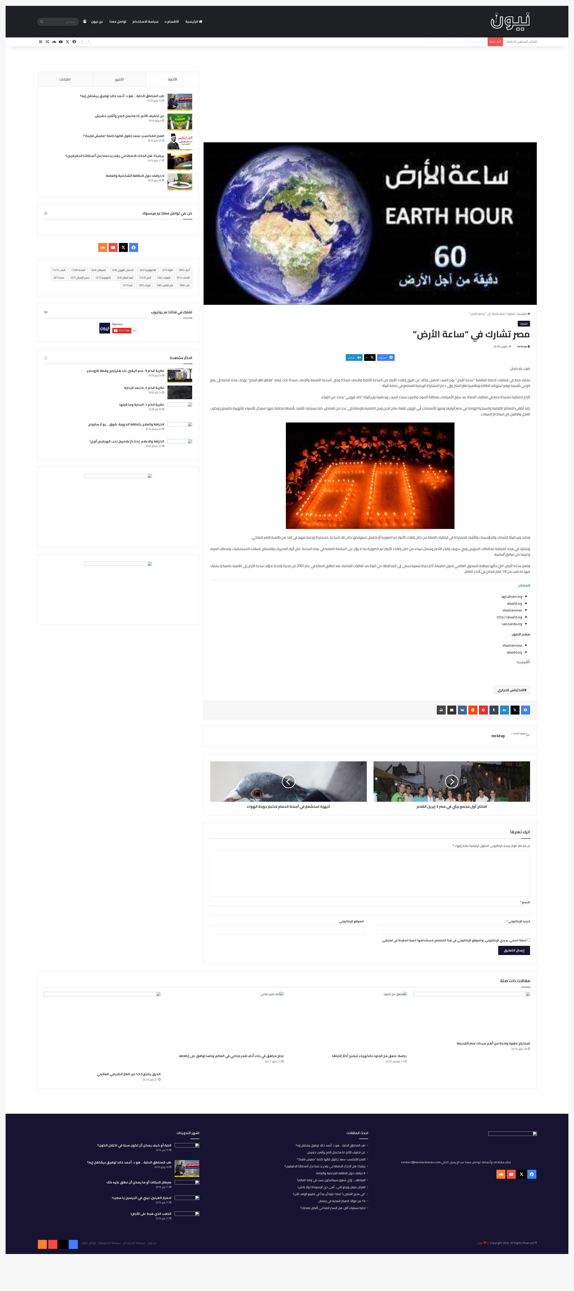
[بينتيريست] (483, 710)
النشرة (511, 313)
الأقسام (173, 21)
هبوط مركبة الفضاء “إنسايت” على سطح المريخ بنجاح (454, 41)
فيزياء (144, 285)
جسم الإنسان (80, 277)
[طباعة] (441, 710)
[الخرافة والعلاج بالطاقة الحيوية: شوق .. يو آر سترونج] (179, 429)
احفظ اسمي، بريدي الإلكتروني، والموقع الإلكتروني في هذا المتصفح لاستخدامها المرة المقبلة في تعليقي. (454, 940)
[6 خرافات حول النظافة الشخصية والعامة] (179, 181)
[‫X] (515, 710)
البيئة (167, 270)
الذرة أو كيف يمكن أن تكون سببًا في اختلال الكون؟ (134, 1145)
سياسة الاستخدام (146, 21)
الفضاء (183, 277)
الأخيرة (172, 79)
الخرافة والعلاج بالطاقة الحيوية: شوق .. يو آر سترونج (126, 424)
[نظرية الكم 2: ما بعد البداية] (179, 392)
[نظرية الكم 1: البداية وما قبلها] (179, 410)
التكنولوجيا (148, 270)
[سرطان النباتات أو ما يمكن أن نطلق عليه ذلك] (187, 1186)
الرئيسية (192, 21)
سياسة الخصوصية (109, 1243)
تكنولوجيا (103, 277)
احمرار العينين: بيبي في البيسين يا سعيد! (141, 1198)
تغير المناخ (125, 277)
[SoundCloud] (42, 1244)
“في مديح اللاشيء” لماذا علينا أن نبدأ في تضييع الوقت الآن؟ (329, 1194)
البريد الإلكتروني (518, 921)
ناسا (128, 285)
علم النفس (165, 285)
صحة (59, 277)
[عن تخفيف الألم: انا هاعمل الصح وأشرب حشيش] (179, 122)
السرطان (98, 270)
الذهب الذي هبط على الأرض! (150, 1214)
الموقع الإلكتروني (351, 921)
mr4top (522, 346)
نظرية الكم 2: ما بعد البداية (144, 388)
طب (185, 285)
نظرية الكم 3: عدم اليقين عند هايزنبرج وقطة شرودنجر (125, 371)
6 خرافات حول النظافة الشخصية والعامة (135, 176)
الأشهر (119, 79)
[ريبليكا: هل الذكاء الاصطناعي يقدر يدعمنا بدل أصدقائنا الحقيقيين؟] (179, 162)
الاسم (525, 902)
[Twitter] (63, 1244)
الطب (58, 270)
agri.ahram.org (511, 596)
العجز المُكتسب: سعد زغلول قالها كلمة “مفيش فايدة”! (123, 136)
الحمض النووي (122, 270)
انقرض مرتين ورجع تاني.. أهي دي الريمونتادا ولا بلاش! (331, 1187)
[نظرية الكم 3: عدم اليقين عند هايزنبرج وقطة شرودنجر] (179, 375)
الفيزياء (163, 277)
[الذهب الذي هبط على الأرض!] (187, 1219)
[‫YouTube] (113, 247)
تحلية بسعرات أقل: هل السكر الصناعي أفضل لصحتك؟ (332, 1208)
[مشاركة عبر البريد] (451, 710)
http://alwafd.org (509, 617)
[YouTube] (52, 1244)
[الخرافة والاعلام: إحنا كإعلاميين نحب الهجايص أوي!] (179, 446)
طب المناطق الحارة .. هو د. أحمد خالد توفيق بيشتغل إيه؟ (122, 96)
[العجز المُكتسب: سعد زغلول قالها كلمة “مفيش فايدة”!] (179, 142)
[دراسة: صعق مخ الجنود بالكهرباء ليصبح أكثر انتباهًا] (348, 1021)
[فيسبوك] (525, 710)
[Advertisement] (370, 103)
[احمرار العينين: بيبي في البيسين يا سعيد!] (187, 1202)
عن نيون (97, 21)
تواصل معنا (117, 21)
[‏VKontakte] (462, 710)
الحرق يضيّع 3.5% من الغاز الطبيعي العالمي (129, 1074)
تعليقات (64, 79)
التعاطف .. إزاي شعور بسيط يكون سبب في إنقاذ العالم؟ (331, 1180)
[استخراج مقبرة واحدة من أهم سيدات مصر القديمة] (471, 1015)
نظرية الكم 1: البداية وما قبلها (141, 404)
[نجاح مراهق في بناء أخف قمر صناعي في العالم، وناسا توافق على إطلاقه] (225, 1021)
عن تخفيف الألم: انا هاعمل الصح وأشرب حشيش (129, 116)
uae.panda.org (512, 624)
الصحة (78, 270)
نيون (480, 1243)
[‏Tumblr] (493, 710)
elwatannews (512, 610)
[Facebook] (73, 1244)
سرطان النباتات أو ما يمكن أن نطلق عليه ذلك (139, 1182)
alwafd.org (514, 603)
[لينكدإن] (504, 710)
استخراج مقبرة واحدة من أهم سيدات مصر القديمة (493, 1043)
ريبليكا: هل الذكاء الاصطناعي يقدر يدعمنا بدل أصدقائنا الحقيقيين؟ (114, 156)
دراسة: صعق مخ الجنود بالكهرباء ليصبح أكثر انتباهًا (369, 1056)
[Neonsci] (510, 22)
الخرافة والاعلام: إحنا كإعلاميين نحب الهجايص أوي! (127, 441)
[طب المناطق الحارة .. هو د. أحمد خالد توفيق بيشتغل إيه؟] (179, 102)
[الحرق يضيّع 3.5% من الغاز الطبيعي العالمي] (102, 1031)
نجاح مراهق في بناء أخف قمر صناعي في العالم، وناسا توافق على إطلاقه (231, 1056)
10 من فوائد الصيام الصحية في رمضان (341, 1201)
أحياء (184, 270)
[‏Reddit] (472, 710)
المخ (145, 277)
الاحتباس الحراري (511, 690)
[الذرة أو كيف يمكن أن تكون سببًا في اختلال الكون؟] (187, 1150)
